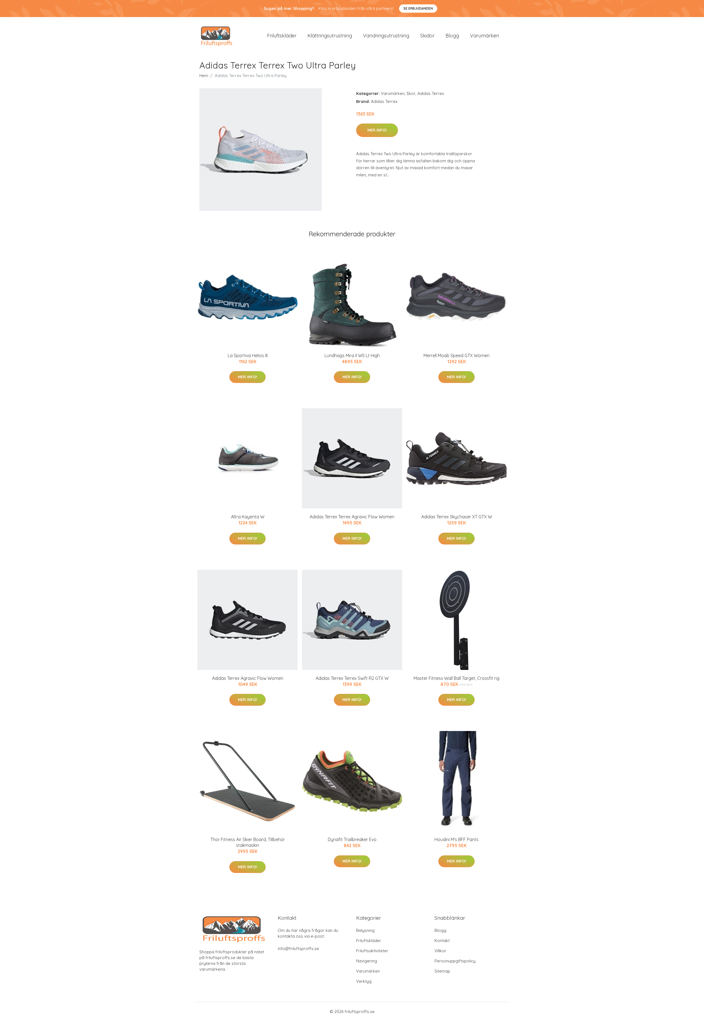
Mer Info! (377, 130)
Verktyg (364, 981)
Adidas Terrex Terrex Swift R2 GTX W (352, 678)
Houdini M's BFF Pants (457, 839)
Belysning (365, 930)
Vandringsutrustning (386, 35)
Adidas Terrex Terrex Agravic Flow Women (352, 516)
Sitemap (442, 971)
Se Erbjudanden (418, 8)
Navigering (366, 960)
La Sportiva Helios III (248, 355)
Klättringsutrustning (329, 35)
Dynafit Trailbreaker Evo (352, 839)
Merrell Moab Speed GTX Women (457, 355)
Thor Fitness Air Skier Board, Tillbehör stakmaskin (247, 842)
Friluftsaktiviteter (372, 950)
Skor (411, 93)
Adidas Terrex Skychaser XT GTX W (456, 516)
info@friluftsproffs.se (298, 948)
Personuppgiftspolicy (455, 960)
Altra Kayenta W (247, 516)
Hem (203, 75)
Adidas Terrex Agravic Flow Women (247, 678)
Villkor (440, 950)
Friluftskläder (281, 35)
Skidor (427, 35)
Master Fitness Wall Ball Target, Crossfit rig (456, 678)
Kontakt (442, 940)
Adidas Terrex (430, 93)
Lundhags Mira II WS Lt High (352, 355)
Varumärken (484, 35)
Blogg (452, 35)
